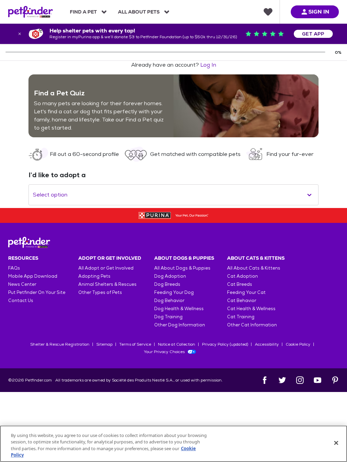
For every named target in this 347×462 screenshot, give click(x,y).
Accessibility (267, 344)
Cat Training (240, 317)
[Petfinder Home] (30, 12)
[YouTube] (317, 380)
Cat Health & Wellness (251, 308)
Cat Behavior (241, 300)
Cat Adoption (242, 276)
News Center (22, 284)
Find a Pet (83, 12)
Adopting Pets (94, 276)
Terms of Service (135, 344)
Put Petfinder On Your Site (36, 292)
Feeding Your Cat (246, 292)
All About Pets (139, 12)
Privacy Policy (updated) (225, 344)
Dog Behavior (169, 300)
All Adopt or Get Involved (106, 268)
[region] (173, 443)
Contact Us (20, 300)
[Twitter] (282, 380)
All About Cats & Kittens (253, 268)
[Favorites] (268, 12)
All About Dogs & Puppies (182, 268)
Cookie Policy (298, 344)
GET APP (313, 34)
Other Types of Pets (100, 292)
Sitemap (104, 344)
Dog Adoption (170, 276)
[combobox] (33, 195)
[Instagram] (300, 380)
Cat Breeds (239, 284)
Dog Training (168, 317)
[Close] (336, 442)
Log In (208, 64)
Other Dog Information (179, 325)
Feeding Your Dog (174, 292)
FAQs (14, 268)
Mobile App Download (32, 276)
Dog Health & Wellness (179, 308)
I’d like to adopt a (57, 175)
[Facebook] (264, 380)
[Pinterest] (335, 380)
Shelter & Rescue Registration (59, 344)
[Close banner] (19, 33)
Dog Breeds (167, 284)
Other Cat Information (252, 325)
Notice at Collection (176, 344)
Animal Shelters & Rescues (107, 284)
